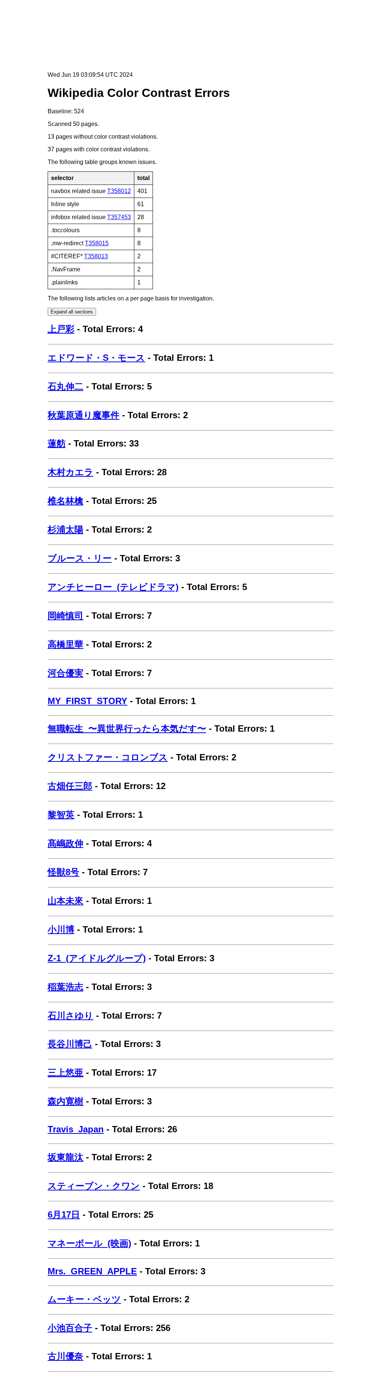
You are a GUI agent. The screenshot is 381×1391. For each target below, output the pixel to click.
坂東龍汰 (65, 1157)
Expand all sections (72, 312)
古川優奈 (65, 1356)
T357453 (119, 217)
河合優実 (65, 673)
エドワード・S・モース (96, 358)
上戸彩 (61, 329)
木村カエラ (70, 472)
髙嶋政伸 (65, 843)
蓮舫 (56, 443)
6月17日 (64, 1214)
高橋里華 (65, 644)
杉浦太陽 (65, 529)
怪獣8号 (63, 872)
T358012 (119, 191)
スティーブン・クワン (94, 1186)
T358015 (97, 243)
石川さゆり (70, 1015)
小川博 (61, 929)
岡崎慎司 (65, 616)
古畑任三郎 (70, 786)
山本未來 (65, 901)
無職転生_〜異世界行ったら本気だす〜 (127, 728)
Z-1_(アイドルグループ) (97, 958)
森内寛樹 (65, 1101)
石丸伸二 (65, 386)
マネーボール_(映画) (89, 1243)
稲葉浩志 (65, 987)
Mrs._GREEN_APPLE (92, 1271)
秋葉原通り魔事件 (83, 415)
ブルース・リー (80, 558)
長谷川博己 (70, 1044)
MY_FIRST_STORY (87, 701)
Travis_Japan (76, 1129)
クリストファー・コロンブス (108, 757)
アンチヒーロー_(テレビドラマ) (113, 587)
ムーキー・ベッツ (84, 1299)
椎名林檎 (65, 501)
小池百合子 (70, 1328)
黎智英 (61, 815)
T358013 (96, 256)
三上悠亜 (65, 1072)
